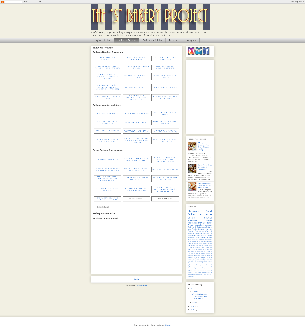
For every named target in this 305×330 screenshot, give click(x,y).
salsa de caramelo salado (202, 269)
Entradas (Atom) (141, 285)
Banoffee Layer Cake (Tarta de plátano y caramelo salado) (165, 159)
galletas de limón (193, 265)
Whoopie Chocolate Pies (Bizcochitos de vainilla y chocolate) (203, 147)
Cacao (201, 227)
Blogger (167, 325)
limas (198, 237)
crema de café (192, 261)
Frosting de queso (198, 229)
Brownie (193, 245)
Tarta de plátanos (200, 257)
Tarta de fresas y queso (165, 169)
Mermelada (199, 225)
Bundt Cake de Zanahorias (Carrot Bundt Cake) (136, 97)
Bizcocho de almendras (198, 243)
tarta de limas (193, 239)
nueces (208, 217)
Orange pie (209, 251)
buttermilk (196, 235)
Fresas (190, 225)
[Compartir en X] (103, 207)
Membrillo (209, 249)
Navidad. (203, 251)
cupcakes (208, 225)
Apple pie (195, 241)
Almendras (192, 223)
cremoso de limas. (202, 261)
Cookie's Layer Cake (107, 159)
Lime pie (194, 249)
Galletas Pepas (200, 247)
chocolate (193, 211)
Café (206, 227)
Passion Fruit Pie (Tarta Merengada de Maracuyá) (204, 185)
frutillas (203, 235)
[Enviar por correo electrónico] (98, 207)
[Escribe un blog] (100, 207)
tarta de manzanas (200, 271)
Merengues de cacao (194, 251)
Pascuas (191, 231)
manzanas (204, 237)
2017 (193, 288)
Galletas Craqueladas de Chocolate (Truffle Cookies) (136, 140)
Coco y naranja (208, 245)
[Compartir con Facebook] (105, 207)
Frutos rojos (191, 247)
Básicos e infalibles (152, 40)
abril (194, 302)
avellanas (198, 233)
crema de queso (205, 223)
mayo (195, 291)
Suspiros (203, 255)
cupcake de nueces (205, 263)
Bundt (209, 211)
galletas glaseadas (194, 267)
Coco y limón (199, 245)
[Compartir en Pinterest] (107, 207)
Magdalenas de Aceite (136, 87)
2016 (193, 306)
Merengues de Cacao (136, 122)
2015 (193, 310)
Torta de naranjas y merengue (203, 259)
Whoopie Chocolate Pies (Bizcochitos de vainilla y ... (199, 296)
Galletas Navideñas (107, 113)
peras (210, 237)
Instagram (191, 40)
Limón (191, 217)
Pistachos (197, 255)
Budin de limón (193, 227)
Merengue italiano (200, 220)
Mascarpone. (202, 249)
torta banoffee (202, 272)
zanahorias (203, 239)
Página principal (102, 40)
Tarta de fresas (200, 231)
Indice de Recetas (127, 40)
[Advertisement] (200, 96)
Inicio (136, 279)
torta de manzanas (197, 274)
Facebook (174, 40)
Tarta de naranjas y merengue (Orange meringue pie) (107, 178)
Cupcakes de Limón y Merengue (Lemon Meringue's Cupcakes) (107, 87)
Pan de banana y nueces (196, 253)
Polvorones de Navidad (136, 113)
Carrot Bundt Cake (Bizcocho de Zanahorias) (205, 167)
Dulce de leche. (200, 214)
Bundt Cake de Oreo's (165, 87)
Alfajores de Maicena (107, 131)
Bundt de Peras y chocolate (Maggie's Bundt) (108, 76)
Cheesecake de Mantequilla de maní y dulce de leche (165, 189)
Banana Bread (203, 241)
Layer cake (208, 229)
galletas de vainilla (206, 265)
